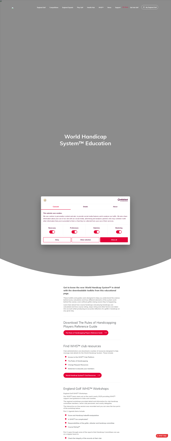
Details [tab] (85, 206)
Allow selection (85, 240)
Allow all (114, 240)
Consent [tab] (56, 206)
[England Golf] (19, 8)
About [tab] (115, 206)
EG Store (125, 7)
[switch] (74, 231)
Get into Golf (134, 7)
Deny (57, 240)
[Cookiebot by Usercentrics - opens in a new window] (119, 200)
